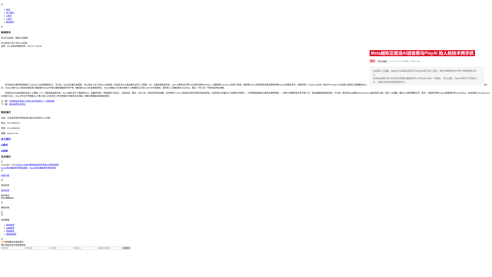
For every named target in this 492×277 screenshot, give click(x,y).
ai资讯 (9, 16)
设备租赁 (10, 228)
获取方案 (5, 175)
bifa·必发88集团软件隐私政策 (14, 168)
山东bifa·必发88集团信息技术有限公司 (33, 165)
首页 (8, 10)
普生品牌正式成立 (17, 104)
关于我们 (10, 13)
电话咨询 (5, 190)
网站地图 (54, 165)
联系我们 (10, 22)
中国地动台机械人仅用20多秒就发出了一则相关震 (31, 101)
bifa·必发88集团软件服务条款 (43, 168)
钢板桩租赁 (11, 234)
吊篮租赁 (10, 231)
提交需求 (126, 248)
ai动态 (9, 19)
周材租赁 (10, 225)
